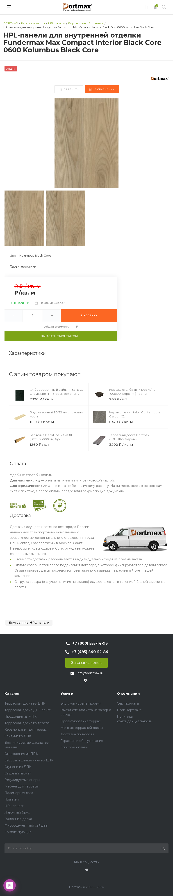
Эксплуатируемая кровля (81, 703)
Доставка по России (77, 734)
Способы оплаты (74, 747)
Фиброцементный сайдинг (26, 825)
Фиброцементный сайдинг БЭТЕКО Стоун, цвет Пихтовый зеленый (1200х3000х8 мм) (57, 393)
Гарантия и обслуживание (82, 741)
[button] (163, 143)
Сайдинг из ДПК (18, 736)
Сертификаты (128, 703)
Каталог (12, 693)
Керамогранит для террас (26, 729)
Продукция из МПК (20, 716)
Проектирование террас (81, 721)
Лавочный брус (17, 812)
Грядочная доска (18, 819)
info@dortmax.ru (90, 673)
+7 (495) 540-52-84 (90, 652)
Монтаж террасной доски (82, 728)
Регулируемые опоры (22, 780)
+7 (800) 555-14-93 (90, 643)
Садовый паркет (18, 773)
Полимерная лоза (19, 793)
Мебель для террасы (22, 786)
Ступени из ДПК (18, 767)
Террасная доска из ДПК (25, 703)
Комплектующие (18, 832)
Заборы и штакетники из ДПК (29, 760)
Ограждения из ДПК (21, 754)
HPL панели (14, 806)
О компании (128, 693)
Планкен (12, 799)
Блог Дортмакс (129, 710)
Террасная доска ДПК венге (28, 710)
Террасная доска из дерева (27, 723)
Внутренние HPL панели (29, 623)
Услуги (67, 693)
